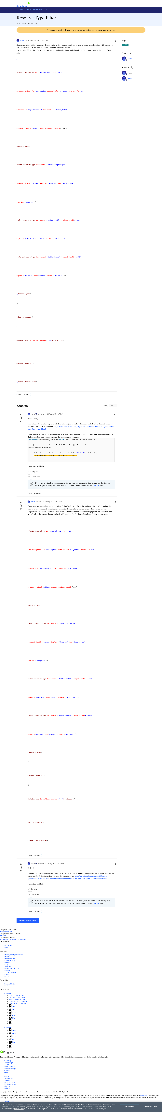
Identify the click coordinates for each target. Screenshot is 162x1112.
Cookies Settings (150, 1107)
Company (7, 1061)
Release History (9, 961)
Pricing (6, 947)
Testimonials (8, 986)
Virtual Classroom (10, 972)
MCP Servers (4, 939)
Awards (7, 1065)
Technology (8, 1063)
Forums (7, 962)
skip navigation (22, 6)
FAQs (6, 976)
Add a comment (23, 394)
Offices (6, 1072)
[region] (81, 1107)
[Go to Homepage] (29, 6)
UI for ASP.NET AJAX (38, 10)
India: (17, 999)
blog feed (96, 486)
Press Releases (9, 1067)
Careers (7, 1070)
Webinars (7, 966)
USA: (17, 995)
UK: (17, 997)
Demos (6, 957)
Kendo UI (3, 935)
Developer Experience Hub (13, 955)
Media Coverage (10, 1068)
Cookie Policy (19, 1109)
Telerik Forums (23, 10)
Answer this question (27, 921)
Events (6, 974)
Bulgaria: (18, 1001)
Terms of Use (9, 1101)
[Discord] (10, 1024)
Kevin (22, 40)
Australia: (18, 1003)
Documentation (9, 959)
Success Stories (9, 984)
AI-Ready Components (18, 939)
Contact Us (8, 993)
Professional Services (11, 968)
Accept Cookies (130, 1107)
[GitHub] (10, 1021)
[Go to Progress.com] (7, 1053)
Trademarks (144, 1096)
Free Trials (8, 945)
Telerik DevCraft (6, 932)
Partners (7, 970)
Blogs (6, 964)
